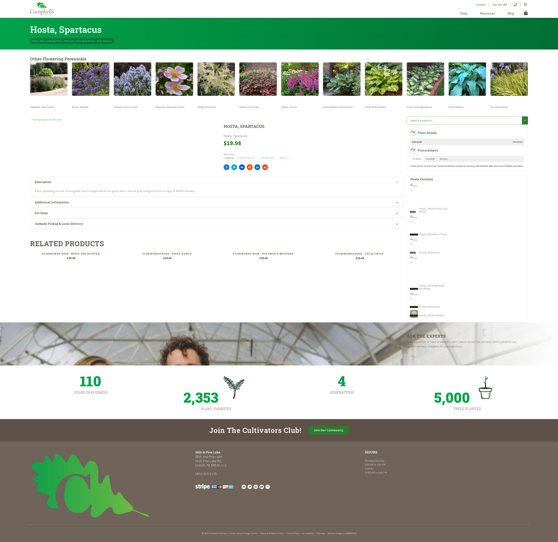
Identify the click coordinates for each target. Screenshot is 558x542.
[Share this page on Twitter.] (234, 167)
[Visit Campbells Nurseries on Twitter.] (250, 487)
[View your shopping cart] (521, 11)
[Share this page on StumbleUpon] (265, 167)
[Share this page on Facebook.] (226, 167)
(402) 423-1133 (206, 473)
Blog (511, 13)
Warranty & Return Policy (271, 533)
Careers (480, 4)
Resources (487, 13)
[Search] (525, 120)
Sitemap (321, 533)
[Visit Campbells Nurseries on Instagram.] (267, 487)
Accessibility (308, 533)
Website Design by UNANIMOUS (342, 533)
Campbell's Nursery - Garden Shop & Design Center (233, 533)
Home (34, 41)
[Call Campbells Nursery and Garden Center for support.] (513, 3)
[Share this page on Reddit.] (250, 167)
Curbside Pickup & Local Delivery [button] (59, 224)
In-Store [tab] (417, 158)
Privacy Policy (292, 533)
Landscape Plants (54, 41)
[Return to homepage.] (111, 485)
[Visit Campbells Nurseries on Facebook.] (244, 487)
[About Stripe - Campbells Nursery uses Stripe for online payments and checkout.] (214, 490)
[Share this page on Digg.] (242, 167)
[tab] (216, 182)
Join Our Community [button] (328, 430)
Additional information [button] (52, 202)
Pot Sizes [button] (41, 213)
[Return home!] (42, 14)
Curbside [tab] (430, 158)
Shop (463, 13)
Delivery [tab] (444, 158)
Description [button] (43, 182)
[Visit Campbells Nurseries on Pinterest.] (256, 487)
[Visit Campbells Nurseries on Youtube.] (262, 487)
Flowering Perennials (85, 41)
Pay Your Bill (500, 4)
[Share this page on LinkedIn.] (257, 167)
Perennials (69, 41)
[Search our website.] (523, 3)
